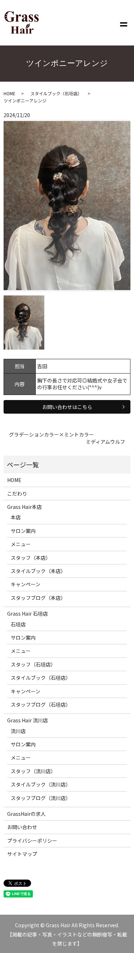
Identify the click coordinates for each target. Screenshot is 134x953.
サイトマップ (22, 853)
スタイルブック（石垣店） (56, 93)
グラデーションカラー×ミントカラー (51, 434)
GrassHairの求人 (26, 813)
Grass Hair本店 (24, 506)
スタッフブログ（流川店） (41, 798)
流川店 (18, 731)
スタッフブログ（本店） (38, 597)
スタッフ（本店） (31, 557)
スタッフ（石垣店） (33, 664)
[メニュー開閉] (123, 23)
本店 (16, 517)
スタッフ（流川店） (33, 771)
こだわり (17, 493)
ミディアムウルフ (105, 441)
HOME (9, 93)
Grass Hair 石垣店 (27, 613)
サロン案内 (23, 530)
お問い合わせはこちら (67, 406)
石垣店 (18, 624)
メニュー (21, 544)
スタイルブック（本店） (38, 570)
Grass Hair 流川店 (27, 720)
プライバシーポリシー (32, 840)
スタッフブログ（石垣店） (41, 704)
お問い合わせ (22, 827)
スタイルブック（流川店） (41, 784)
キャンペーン (25, 584)
